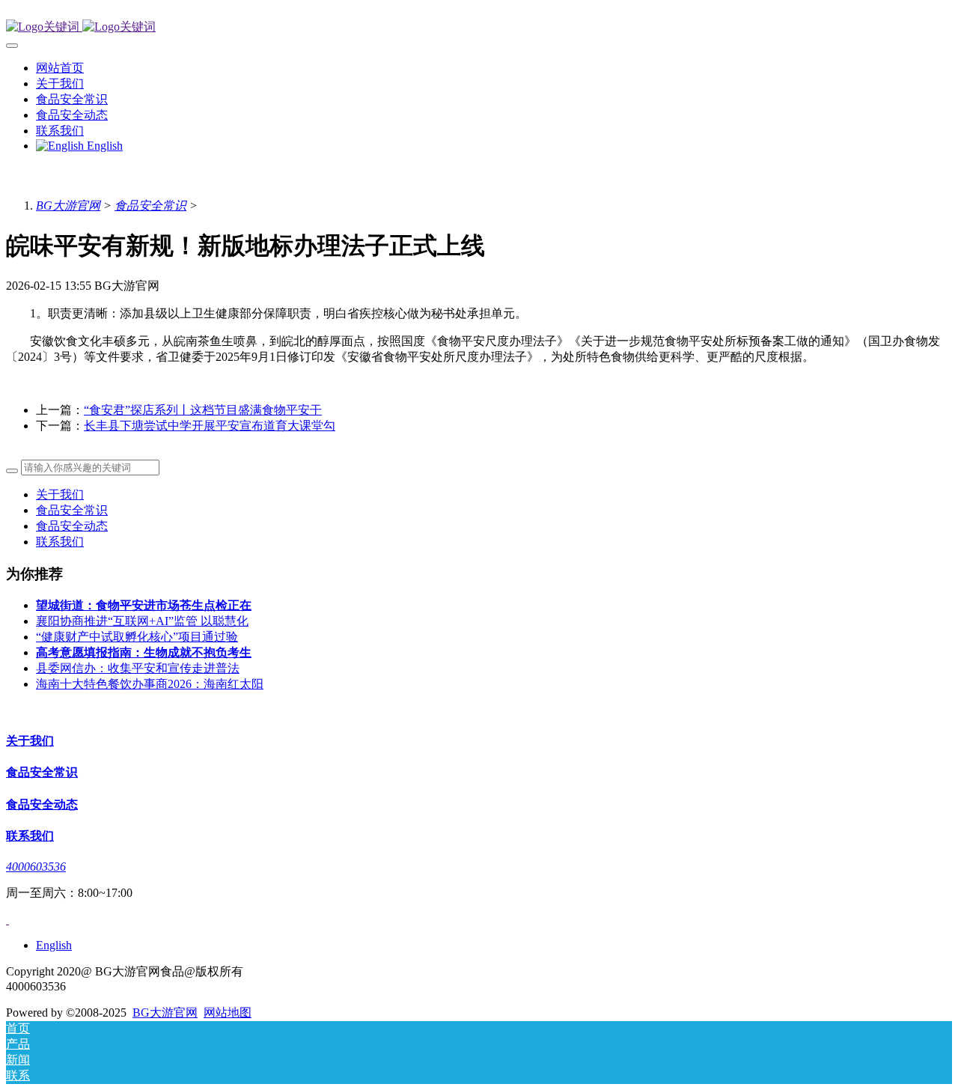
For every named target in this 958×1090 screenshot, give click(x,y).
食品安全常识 (150, 205)
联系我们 (60, 541)
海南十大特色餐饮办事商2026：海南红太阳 (149, 684)
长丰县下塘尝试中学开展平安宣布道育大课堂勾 (209, 425)
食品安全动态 (72, 526)
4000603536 (36, 866)
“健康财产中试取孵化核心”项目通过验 (137, 636)
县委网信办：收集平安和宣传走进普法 (138, 668)
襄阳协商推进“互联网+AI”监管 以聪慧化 (142, 621)
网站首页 (60, 67)
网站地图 (227, 1012)
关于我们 (60, 494)
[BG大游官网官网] (479, 27)
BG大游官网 (68, 205)
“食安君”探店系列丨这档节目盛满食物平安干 (203, 410)
